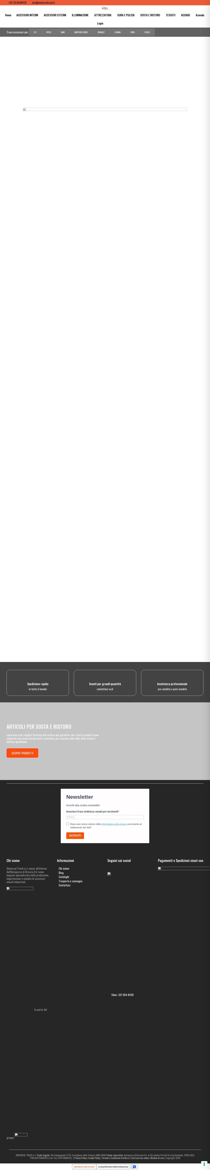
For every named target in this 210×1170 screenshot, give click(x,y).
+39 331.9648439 (17, 3)
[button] (108, 23)
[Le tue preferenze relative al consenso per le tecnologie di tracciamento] (204, 1164)
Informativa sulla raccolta (84, 1167)
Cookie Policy (94, 1158)
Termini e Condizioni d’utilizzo (115, 1158)
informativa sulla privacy (114, 824)
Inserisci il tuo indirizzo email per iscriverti (92, 811)
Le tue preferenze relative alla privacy (113, 1167)
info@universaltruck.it (43, 3)
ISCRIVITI (75, 835)
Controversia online (140, 1158)
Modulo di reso (157, 1158)
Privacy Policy (80, 1158)
